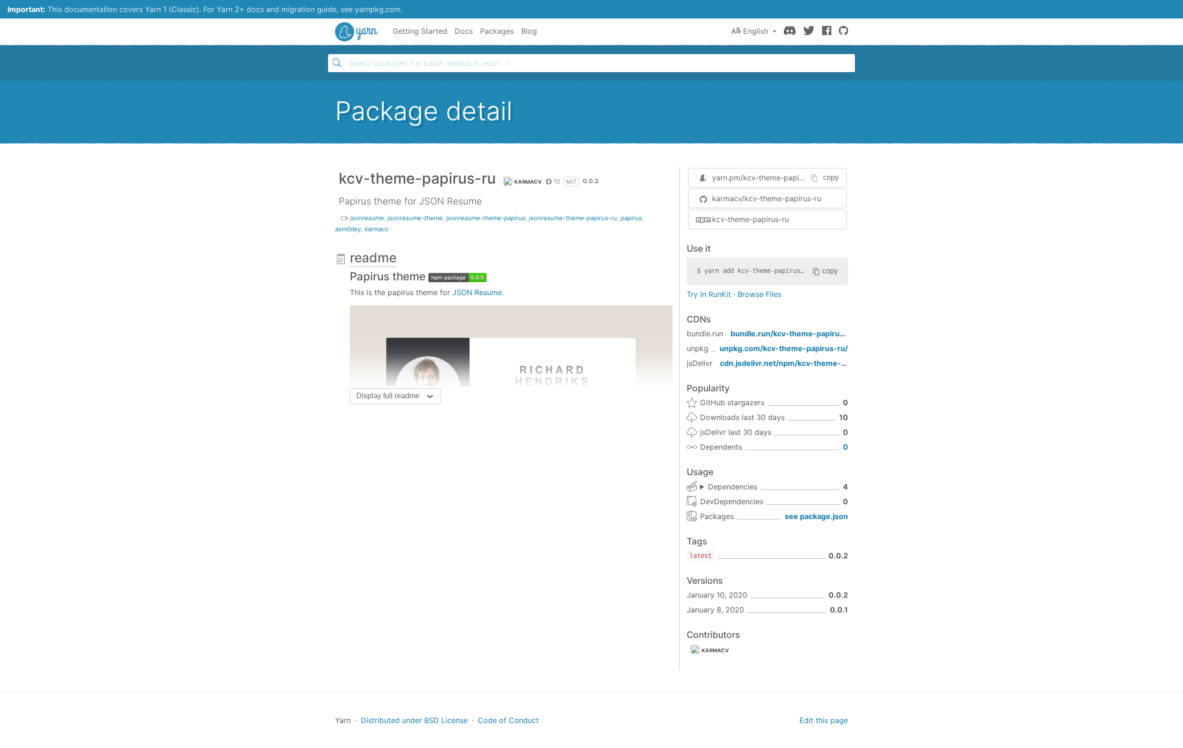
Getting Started (420, 31)
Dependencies (732, 486)
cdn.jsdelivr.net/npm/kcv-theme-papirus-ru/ (801, 363)
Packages (497, 31)
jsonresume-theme (415, 218)
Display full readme (388, 396)
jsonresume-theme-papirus (485, 218)
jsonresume (367, 218)
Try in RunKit (709, 294)
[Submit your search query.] (336, 63)
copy (831, 177)
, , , (728, 487)
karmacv (528, 182)
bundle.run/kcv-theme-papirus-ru (793, 333)
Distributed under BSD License (414, 720)
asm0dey (348, 229)
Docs (464, 31)
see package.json (816, 516)
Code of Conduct (508, 720)
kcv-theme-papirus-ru (750, 219)
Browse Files (759, 294)
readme (373, 258)
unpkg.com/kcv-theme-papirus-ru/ (784, 348)
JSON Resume (477, 292)
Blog (529, 31)
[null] (457, 276)
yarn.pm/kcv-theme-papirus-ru (766, 177)
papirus (631, 218)
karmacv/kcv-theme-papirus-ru (766, 198)
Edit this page (823, 720)
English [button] (755, 31)
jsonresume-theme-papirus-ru (573, 218)
